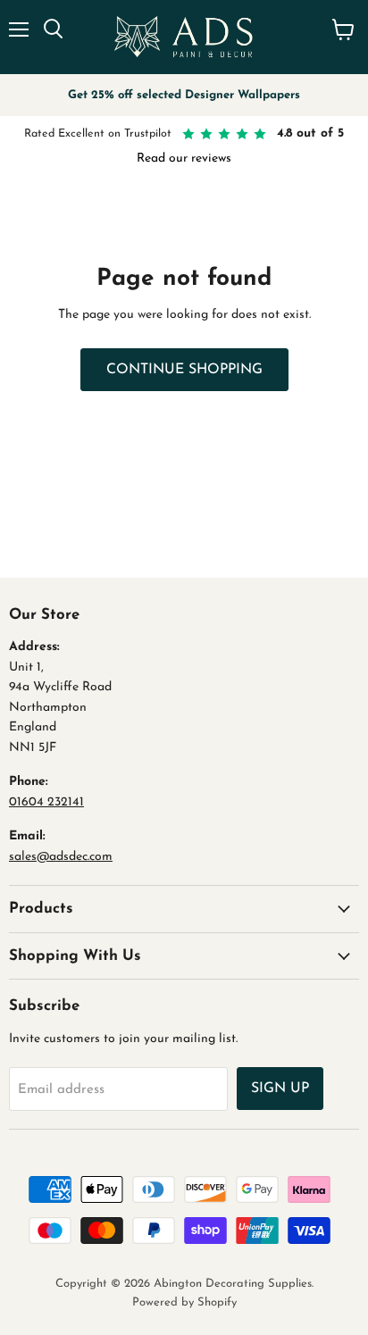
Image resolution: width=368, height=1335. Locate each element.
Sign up (280, 1088)
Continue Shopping (184, 370)
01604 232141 (46, 802)
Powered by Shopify (184, 1302)
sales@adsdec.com (61, 857)
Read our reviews (184, 158)
